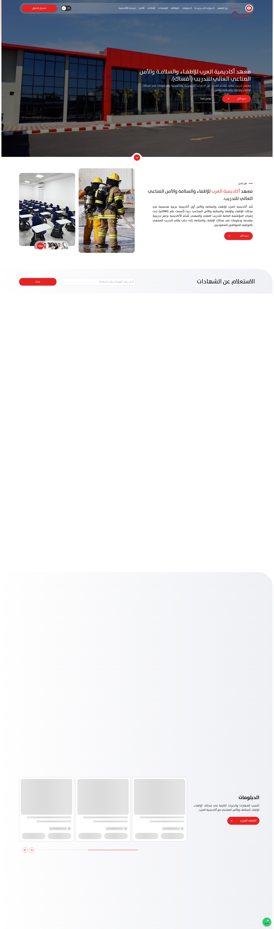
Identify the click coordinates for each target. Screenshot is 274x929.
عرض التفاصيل (239, 821)
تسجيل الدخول (39, 8)
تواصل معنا (205, 99)
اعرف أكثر (241, 99)
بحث (37, 282)
